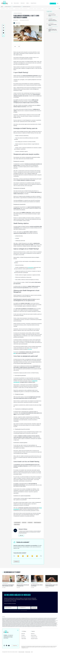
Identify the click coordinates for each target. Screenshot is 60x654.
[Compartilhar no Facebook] (3, 30)
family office (24, 522)
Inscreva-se (52, 3)
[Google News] (15, 646)
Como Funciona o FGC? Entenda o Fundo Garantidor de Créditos (8, 585)
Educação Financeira (34, 638)
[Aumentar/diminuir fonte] (15, 46)
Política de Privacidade (24, 610)
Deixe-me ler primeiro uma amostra (10, 603)
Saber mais (21, 535)
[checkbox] (4, 610)
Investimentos (30, 522)
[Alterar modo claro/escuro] (19, 46)
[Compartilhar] (17, 630)
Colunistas (23, 635)
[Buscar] (57, 3)
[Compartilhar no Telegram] (3, 28)
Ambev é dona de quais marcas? (52, 15)
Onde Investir (5, 583)
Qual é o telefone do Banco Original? (52, 25)
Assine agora (34, 607)
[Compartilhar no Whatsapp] (3, 25)
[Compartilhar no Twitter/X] (3, 33)
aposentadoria (30, 267)
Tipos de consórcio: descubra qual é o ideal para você (23, 585)
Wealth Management (37, 522)
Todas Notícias (23, 638)
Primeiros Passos (20, 583)
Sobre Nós (23, 633)
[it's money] (5, 2)
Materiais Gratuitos (26, 6)
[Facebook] (6, 645)
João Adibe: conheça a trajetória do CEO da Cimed (52, 20)
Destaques (50, 18)
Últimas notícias (8, 6)
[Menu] (2, 7)
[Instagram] (4, 645)
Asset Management (17, 522)
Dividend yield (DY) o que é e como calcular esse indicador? (51, 585)
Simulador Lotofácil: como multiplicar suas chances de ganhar (52, 30)
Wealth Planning (16, 524)
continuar (16, 561)
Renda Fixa (32, 633)
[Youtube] (9, 645)
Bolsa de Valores (52, 13)
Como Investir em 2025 (17, 6)
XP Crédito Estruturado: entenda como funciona (37, 585)
